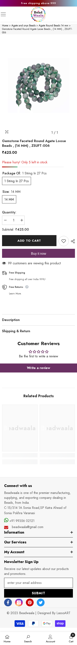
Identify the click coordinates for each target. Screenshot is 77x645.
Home (5, 25)
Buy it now (38, 253)
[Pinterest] (30, 602)
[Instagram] (19, 602)
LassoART (63, 613)
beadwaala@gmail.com (27, 527)
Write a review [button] (38, 368)
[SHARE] (72, 241)
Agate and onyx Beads (23, 25)
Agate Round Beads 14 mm (53, 25)
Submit (38, 593)
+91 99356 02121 (21, 520)
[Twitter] (41, 602)
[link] (20, 455)
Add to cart (29, 240)
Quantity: (9, 212)
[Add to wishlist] (64, 241)
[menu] (3, 14)
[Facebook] (8, 602)
